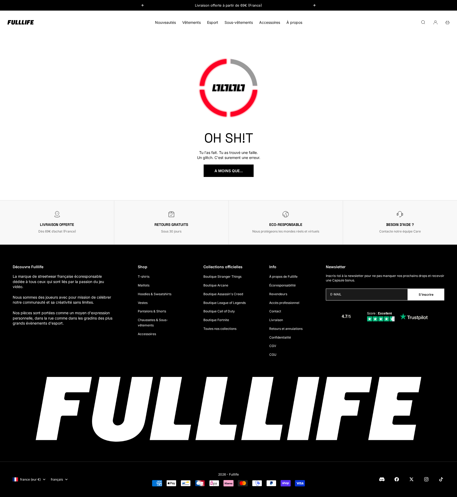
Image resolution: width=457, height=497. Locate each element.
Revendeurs (278, 294)
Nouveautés (165, 22)
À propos (294, 22)
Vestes (143, 303)
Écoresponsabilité (282, 285)
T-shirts (143, 277)
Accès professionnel (284, 303)
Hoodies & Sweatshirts (154, 294)
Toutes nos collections (219, 329)
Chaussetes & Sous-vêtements (153, 322)
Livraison (276, 320)
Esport (212, 22)
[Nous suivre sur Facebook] (397, 479)
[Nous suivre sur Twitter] (411, 479)
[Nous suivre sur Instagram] (426, 479)
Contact (275, 311)
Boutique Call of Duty (219, 311)
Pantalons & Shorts (152, 311)
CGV (272, 346)
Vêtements (191, 22)
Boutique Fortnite (216, 320)
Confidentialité (280, 337)
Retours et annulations (286, 329)
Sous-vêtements (239, 22)
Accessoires (269, 22)
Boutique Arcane (215, 285)
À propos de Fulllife (283, 277)
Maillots (143, 285)
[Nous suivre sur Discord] (382, 479)
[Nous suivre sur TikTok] (441, 479)
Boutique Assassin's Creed (223, 294)
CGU (272, 355)
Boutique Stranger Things (222, 277)
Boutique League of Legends (224, 303)
